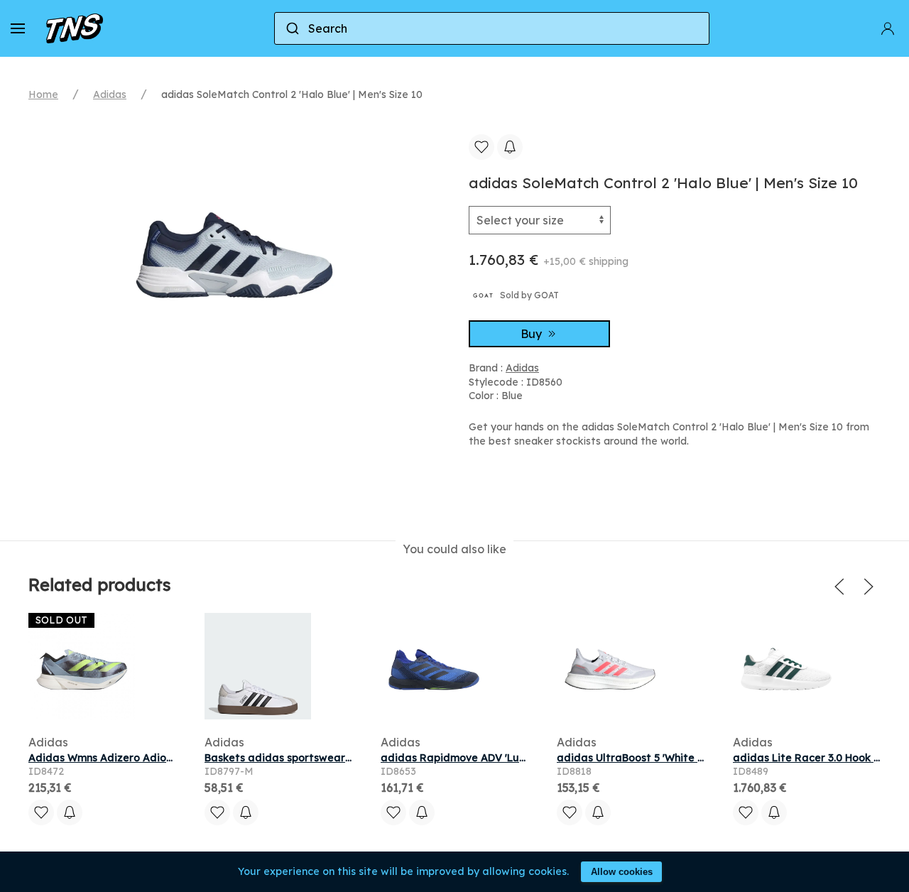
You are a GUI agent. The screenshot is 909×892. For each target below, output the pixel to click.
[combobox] (491, 28)
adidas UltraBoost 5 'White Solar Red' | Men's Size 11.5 (694, 757)
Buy (533, 334)
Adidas (109, 94)
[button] (18, 28)
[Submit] (291, 28)
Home (43, 94)
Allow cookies (622, 871)
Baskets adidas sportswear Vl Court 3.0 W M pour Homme (352, 757)
